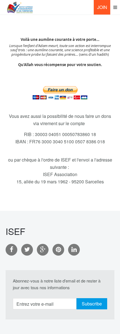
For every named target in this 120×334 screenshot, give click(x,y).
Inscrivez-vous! (103, 9)
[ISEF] (20, 7)
